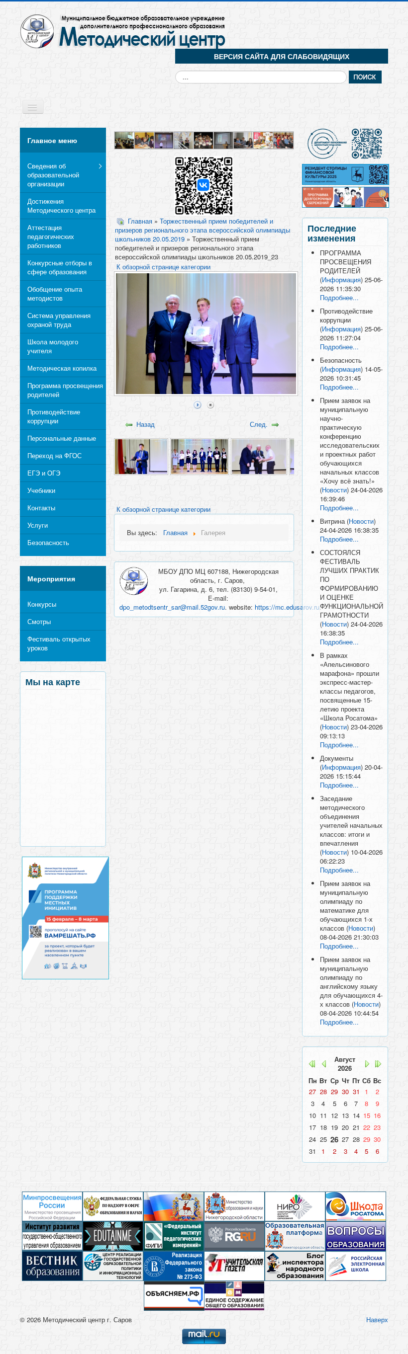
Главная (140, 221)
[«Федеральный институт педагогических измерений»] (173, 1235)
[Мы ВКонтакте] (204, 184)
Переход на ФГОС (54, 455)
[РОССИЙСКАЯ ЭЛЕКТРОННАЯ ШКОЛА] (355, 1265)
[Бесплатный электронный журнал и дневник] (295, 1235)
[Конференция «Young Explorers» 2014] (224, 139)
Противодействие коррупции (53, 416)
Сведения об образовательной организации (53, 174)
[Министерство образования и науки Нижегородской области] (234, 1205)
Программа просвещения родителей (65, 390)
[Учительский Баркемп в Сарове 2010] (204, 139)
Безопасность (48, 542)
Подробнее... (339, 297)
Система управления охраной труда (59, 320)
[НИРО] (295, 1205)
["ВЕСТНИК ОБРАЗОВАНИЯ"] (52, 1265)
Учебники (41, 490)
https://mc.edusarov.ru (287, 607)
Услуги (37, 525)
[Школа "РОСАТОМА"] (355, 1205)
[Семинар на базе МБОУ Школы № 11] (145, 139)
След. (259, 424)
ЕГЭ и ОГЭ (43, 473)
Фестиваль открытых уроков (59, 643)
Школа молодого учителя (52, 346)
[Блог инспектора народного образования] (295, 1265)
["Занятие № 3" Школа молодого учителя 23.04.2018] (244, 139)
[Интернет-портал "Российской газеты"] (234, 1235)
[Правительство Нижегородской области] (173, 1205)
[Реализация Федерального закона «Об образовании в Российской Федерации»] (173, 1265)
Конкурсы (41, 604)
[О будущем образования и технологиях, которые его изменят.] (113, 1235)
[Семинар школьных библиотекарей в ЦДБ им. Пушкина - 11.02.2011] (184, 139)
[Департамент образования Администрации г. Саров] (345, 143)
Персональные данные (61, 438)
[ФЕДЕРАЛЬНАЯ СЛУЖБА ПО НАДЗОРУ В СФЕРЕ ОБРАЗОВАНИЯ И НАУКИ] (113, 1205)
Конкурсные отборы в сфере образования (59, 267)
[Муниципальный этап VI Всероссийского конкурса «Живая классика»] (165, 139)
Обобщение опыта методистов (54, 293)
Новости (334, 489)
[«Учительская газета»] (234, 1265)
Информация (341, 279)
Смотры (39, 621)
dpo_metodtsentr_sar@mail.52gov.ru (172, 607)
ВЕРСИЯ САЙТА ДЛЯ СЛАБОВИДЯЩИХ (281, 56)
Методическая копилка (62, 368)
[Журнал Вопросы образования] (355, 1235)
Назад (145, 424)
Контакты (41, 507)
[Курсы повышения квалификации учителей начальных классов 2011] (125, 139)
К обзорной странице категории (163, 266)
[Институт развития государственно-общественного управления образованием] (52, 1235)
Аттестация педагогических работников (50, 236)
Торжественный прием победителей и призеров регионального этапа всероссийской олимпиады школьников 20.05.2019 (202, 230)
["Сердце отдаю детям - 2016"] (284, 139)
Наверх (377, 1319)
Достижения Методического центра (61, 205)
